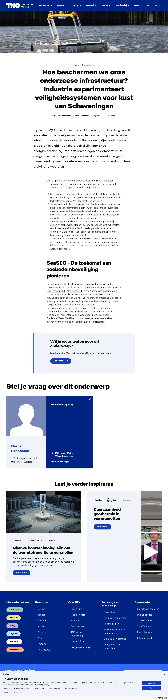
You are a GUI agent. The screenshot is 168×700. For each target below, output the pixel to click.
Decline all (151, 688)
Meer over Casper (60, 405)
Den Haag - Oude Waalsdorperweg (64, 454)
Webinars (42, 620)
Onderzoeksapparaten (115, 618)
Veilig (76, 6)
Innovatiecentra (145, 632)
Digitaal (90, 6)
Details (5, 692)
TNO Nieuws (43, 649)
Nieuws (41, 609)
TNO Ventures (144, 626)
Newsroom (41, 602)
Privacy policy (16, 692)
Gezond (61, 6)
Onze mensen (78, 626)
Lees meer (59, 361)
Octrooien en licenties (115, 639)
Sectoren (106, 6)
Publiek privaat (144, 615)
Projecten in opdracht (148, 609)
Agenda (41, 615)
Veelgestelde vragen (81, 647)
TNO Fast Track (144, 620)
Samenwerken (143, 602)
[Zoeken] (148, 5)
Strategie (75, 620)
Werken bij (121, 6)
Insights (41, 626)
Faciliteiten (109, 612)
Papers (40, 638)
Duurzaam (44, 6)
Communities (77, 641)
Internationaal (144, 638)
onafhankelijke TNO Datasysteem (92, 238)
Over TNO (74, 602)
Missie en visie (78, 615)
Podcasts (41, 632)
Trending (42, 644)
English (6, 674)
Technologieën (111, 624)
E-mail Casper (62, 462)
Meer (137, 6)
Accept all (151, 683)
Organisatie (76, 609)
